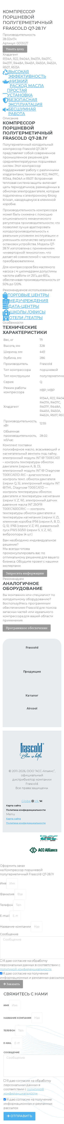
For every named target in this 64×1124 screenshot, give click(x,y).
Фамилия (7, 894)
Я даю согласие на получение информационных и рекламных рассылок (28, 1104)
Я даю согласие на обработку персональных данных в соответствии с (30, 965)
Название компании (15, 926)
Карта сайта (13, 805)
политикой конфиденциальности (26, 969)
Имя (3, 883)
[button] (15, 49)
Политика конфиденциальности (26, 810)
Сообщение (9, 934)
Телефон (6, 905)
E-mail (5, 915)
